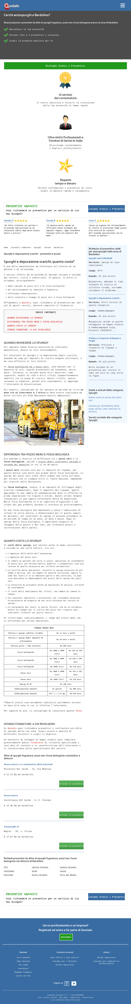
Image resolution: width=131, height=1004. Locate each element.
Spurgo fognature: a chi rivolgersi (29, 329)
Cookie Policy (75, 997)
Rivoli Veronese (39, 875)
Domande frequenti (23, 972)
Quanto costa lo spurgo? (22, 326)
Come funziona (23, 961)
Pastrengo (8, 875)
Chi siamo (23, 965)
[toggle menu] (122, 6)
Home (6, 247)
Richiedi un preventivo (71, 784)
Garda (34, 871)
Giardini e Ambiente (21, 247)
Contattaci (23, 968)
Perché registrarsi (65, 965)
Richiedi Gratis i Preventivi (65, 65)
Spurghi (37, 247)
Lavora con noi (23, 976)
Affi (6, 867)
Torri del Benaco (68, 875)
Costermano (9, 871)
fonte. (79, 711)
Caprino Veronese (40, 867)
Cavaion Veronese (68, 867)
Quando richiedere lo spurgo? (25, 318)
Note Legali (63, 997)
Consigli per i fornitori (65, 961)
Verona (48, 247)
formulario (37, 742)
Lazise (63, 871)
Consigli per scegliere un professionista (106, 962)
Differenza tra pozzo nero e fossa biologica (34, 322)
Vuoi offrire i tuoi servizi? (65, 957)
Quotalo (26, 302)
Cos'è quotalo (23, 957)
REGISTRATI (66, 937)
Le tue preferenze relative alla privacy (65, 1000)
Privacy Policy (87, 997)
